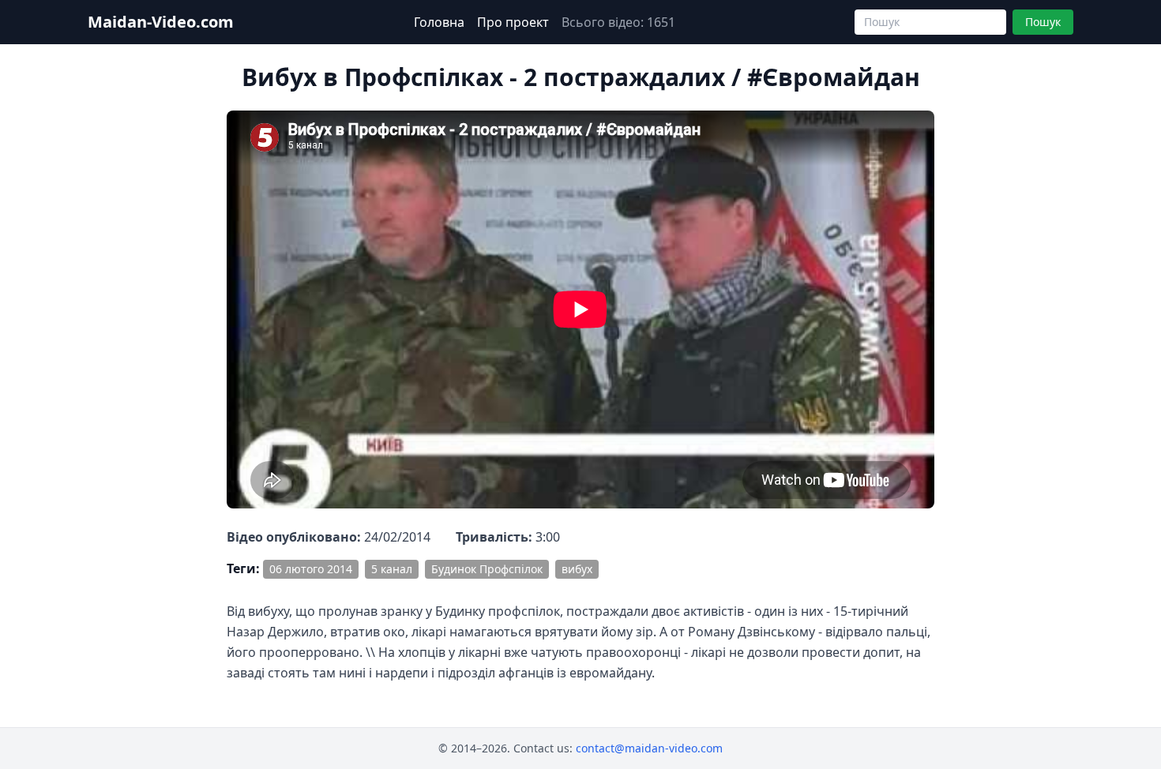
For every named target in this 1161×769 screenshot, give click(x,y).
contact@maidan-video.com (649, 748)
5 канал (391, 568)
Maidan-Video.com (161, 21)
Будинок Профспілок (487, 568)
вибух (577, 568)
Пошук (1043, 21)
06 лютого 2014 (310, 568)
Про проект (513, 22)
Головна (439, 22)
